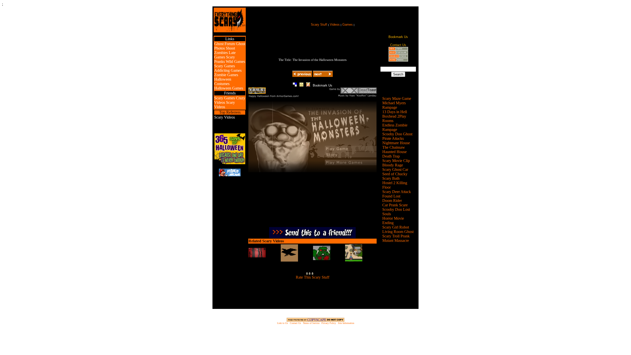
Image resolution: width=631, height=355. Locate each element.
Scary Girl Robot (395, 227)
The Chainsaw (393, 147)
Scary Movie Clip (396, 161)
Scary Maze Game (396, 98)
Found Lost (391, 196)
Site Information (346, 323)
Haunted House (394, 152)
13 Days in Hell (394, 112)
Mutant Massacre (395, 240)
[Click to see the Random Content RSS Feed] (398, 56)
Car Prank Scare (395, 205)
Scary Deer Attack (396, 192)
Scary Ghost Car (395, 169)
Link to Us (282, 323)
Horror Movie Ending (393, 220)
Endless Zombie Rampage (394, 127)
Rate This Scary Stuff (312, 277)
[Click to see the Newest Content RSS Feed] (398, 49)
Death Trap (391, 156)
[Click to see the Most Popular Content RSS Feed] (398, 53)
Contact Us (295, 323)
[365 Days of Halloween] (229, 163)
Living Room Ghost (398, 232)
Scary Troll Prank (396, 236)
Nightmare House (396, 143)
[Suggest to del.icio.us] (295, 85)
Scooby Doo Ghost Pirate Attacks (397, 136)
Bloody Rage (392, 165)
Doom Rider (392, 200)
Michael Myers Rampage (394, 105)
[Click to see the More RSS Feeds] (398, 60)
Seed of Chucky (394, 174)
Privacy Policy (328, 323)
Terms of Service (311, 323)
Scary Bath (391, 178)
